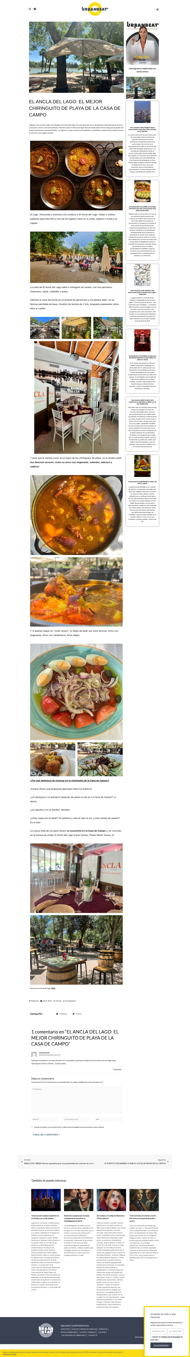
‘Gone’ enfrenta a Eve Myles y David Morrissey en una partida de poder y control (142, 1218)
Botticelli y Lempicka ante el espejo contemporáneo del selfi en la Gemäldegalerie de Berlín (77, 1218)
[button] (62, 1013)
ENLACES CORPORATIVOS (75, 1326)
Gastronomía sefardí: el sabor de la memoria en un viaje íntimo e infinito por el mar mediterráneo (142, 402)
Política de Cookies (9, 1354)
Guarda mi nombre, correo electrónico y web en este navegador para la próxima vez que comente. (69, 1127)
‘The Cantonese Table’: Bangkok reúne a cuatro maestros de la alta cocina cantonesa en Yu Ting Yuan (142, 129)
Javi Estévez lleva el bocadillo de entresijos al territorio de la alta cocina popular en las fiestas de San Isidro (142, 208)
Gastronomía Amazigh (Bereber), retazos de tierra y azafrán (142, 482)
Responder (118, 1069)
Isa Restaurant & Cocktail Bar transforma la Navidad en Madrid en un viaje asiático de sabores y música (142, 358)
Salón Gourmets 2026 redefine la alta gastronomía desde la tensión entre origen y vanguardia (142, 292)
